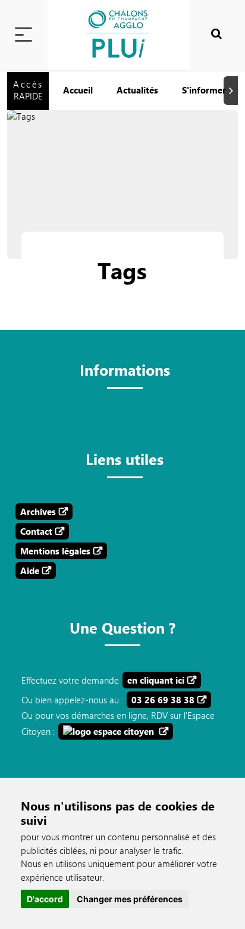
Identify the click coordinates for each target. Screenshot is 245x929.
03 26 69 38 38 (162, 700)
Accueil (78, 90)
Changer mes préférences (130, 899)
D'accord (45, 899)
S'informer (204, 90)
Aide (29, 570)
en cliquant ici (155, 680)
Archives (38, 512)
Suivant (232, 90)
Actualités (137, 90)
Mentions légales (55, 551)
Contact (36, 531)
